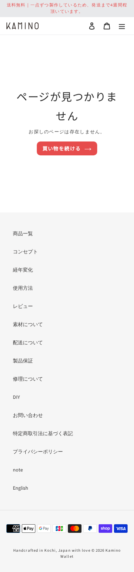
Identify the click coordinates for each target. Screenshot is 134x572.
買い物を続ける (62, 148)
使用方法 (23, 288)
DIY (16, 397)
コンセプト (25, 252)
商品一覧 (23, 233)
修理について (28, 379)
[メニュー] (121, 26)
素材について (28, 324)
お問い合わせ (28, 415)
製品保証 (23, 361)
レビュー (23, 306)
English (20, 488)
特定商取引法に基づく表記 (43, 433)
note (18, 470)
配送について (28, 342)
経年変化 (23, 270)
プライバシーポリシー (38, 451)
